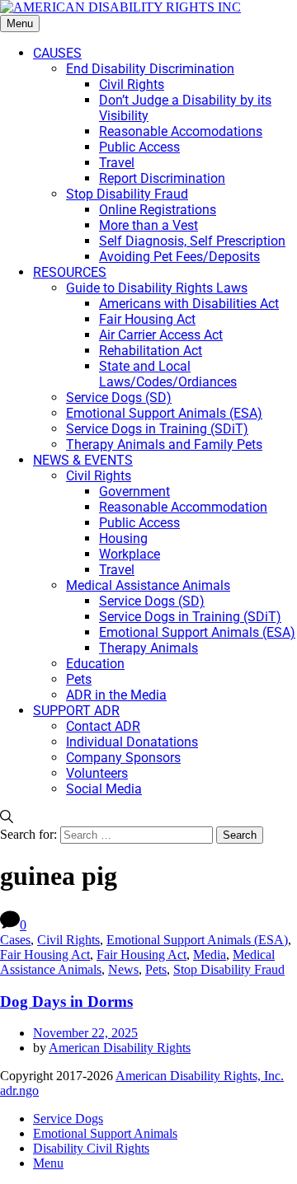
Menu (20, 23)
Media (209, 955)
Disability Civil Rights (91, 1148)
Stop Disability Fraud (229, 969)
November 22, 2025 (85, 1033)
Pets (156, 969)
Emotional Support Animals (105, 1133)
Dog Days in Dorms (66, 1001)
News (123, 969)
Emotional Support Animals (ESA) (197, 940)
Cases (15, 940)
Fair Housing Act (45, 955)
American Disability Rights (120, 1048)
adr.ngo (19, 1090)
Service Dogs (68, 1118)
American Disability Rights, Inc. (200, 1076)
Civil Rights (68, 940)
